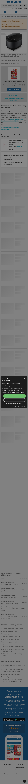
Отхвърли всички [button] (14, 400)
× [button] (24, 378)
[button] (14, 404)
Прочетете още (20, 392)
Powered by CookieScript (20, 406)
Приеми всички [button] (14, 396)
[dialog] (14, 392)
